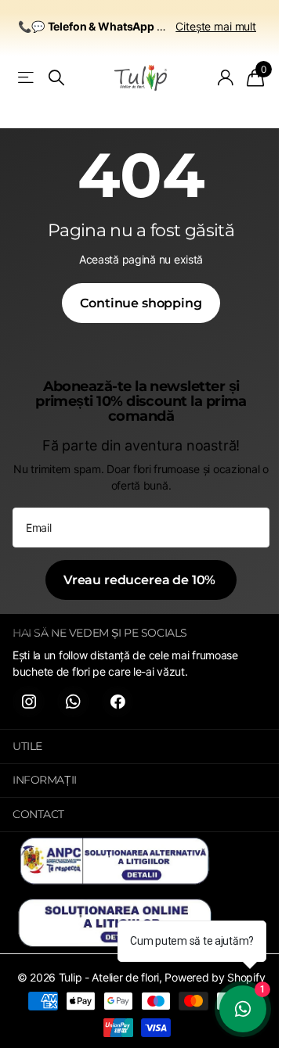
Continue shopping (140, 303)
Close (141, 746)
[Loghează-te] (226, 77)
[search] (56, 77)
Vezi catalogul (27, 77)
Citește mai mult (215, 26)
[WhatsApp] (73, 702)
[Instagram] (29, 702)
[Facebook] (118, 702)
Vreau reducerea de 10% (141, 579)
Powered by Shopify (214, 977)
